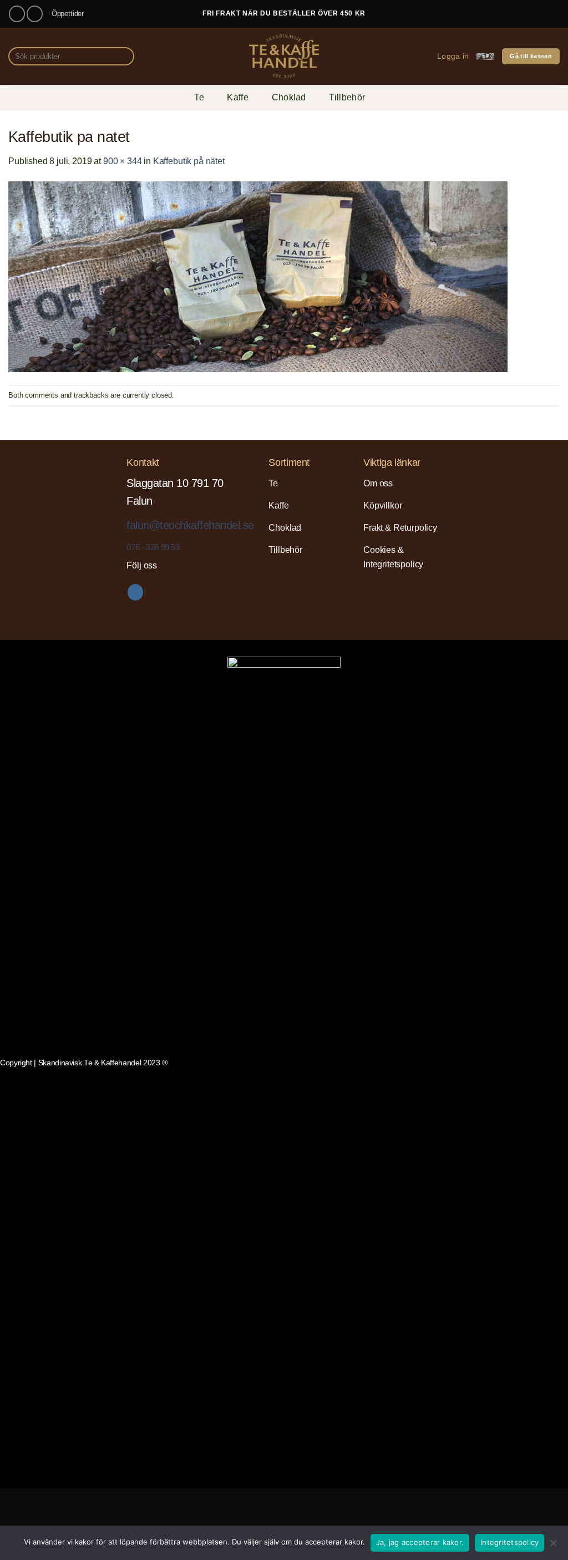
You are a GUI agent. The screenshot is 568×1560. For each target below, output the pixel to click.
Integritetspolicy (509, 1542)
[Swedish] (553, 12)
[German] (527, 12)
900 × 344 (122, 161)
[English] (500, 12)
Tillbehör (347, 97)
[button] (453, 56)
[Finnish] (514, 12)
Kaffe (237, 97)
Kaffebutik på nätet (189, 161)
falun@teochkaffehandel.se (189, 525)
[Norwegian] (540, 12)
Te (199, 97)
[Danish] (487, 12)
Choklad (289, 97)
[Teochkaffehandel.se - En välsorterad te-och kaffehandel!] (284, 56)
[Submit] (124, 56)
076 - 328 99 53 (152, 547)
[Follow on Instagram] (35, 14)
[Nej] (553, 1546)
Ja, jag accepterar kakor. (420, 1542)
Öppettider (68, 13)
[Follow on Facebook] (17, 14)
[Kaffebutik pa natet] (258, 276)
